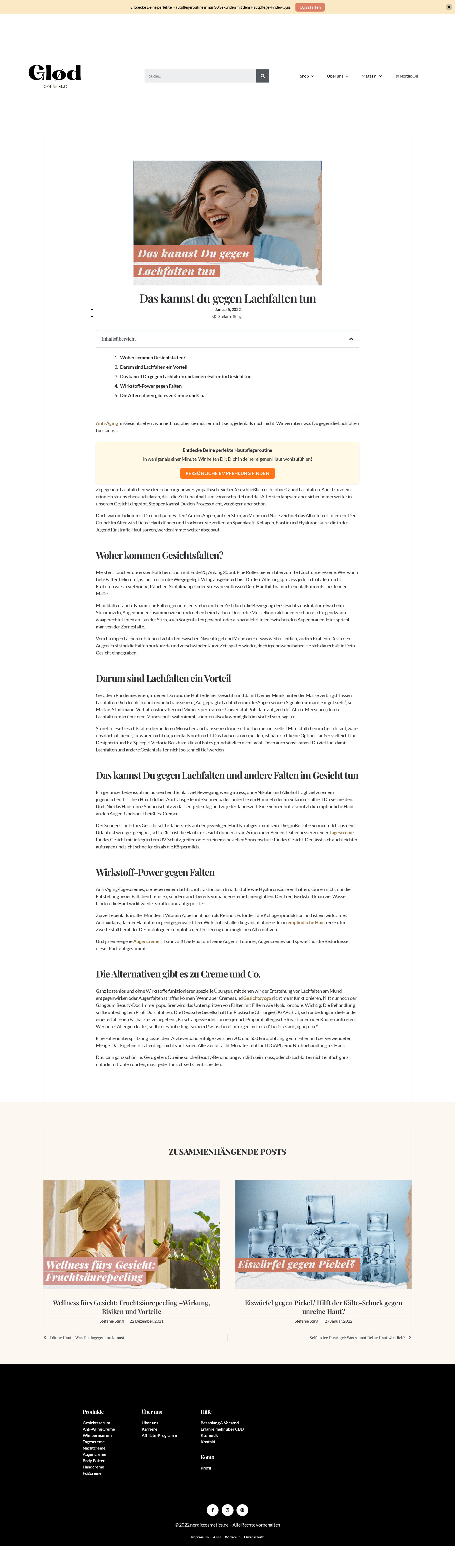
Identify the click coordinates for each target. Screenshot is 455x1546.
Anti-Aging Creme (99, 1428)
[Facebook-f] (213, 1510)
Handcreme (93, 1466)
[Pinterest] (242, 1510)
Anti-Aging (107, 423)
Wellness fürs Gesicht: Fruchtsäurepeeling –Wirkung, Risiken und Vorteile (131, 1306)
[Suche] (262, 76)
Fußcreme (92, 1473)
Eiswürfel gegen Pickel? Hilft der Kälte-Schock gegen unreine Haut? (323, 1306)
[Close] (449, 7)
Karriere (149, 1428)
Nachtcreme (94, 1447)
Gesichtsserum (96, 1422)
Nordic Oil (409, 75)
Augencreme (146, 941)
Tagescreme (341, 832)
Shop (304, 75)
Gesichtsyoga (257, 998)
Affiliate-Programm (159, 1435)
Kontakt (208, 1441)
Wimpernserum (97, 1435)
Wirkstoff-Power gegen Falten (150, 386)
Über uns (335, 75)
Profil (206, 1467)
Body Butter (94, 1460)
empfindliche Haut (306, 922)
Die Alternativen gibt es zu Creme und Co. (162, 395)
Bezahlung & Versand (220, 1422)
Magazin (369, 75)
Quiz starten (310, 7)
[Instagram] (228, 1510)
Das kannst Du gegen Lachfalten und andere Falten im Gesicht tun (185, 376)
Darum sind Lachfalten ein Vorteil (153, 367)
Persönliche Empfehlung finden (227, 473)
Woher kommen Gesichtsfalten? (152, 357)
